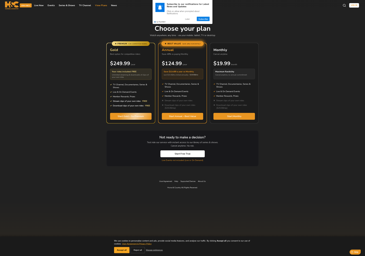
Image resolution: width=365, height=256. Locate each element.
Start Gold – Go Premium (131, 116)
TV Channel (85, 5)
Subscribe (203, 18)
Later (187, 18)
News (114, 5)
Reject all (138, 250)
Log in (354, 5)
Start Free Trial (182, 153)
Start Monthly (234, 116)
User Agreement (165, 181)
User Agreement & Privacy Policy (137, 244)
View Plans (101, 5)
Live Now (39, 5)
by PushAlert (161, 22)
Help (176, 181)
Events (51, 5)
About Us (202, 181)
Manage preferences (154, 250)
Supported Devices (188, 181)
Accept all (122, 250)
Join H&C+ (25, 5)
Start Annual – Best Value (182, 116)
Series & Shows (67, 5)
